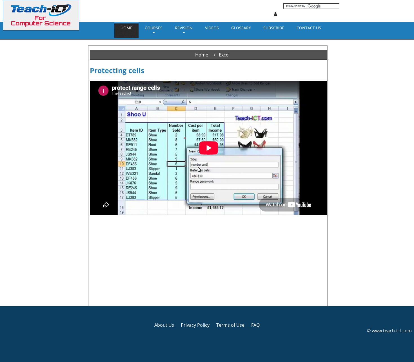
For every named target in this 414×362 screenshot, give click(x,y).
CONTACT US (309, 27)
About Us (164, 325)
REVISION (184, 27)
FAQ (255, 325)
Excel (224, 55)
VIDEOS (212, 27)
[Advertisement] (23, 124)
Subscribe (273, 27)
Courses (154, 27)
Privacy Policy (195, 325)
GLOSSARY (241, 27)
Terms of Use (230, 325)
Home (126, 27)
